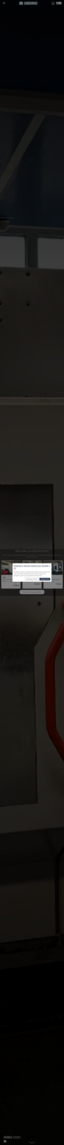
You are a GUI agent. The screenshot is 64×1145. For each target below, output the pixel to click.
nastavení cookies (32, 579)
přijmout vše (45, 579)
